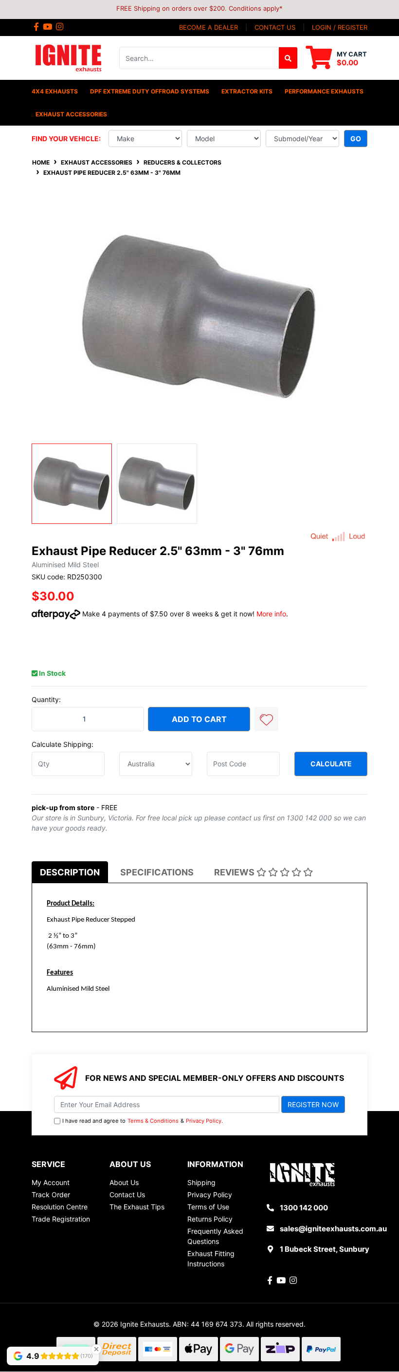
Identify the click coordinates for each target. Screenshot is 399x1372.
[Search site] (288, 58)
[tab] (70, 872)
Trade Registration (61, 1219)
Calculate (331, 764)
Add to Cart (199, 719)
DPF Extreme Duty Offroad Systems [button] (149, 91)
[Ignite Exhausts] (68, 57)
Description (70, 872)
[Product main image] (199, 317)
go (355, 138)
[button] (266, 719)
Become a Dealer (208, 27)
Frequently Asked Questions (215, 1236)
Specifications (157, 872)
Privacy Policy (203, 1120)
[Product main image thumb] (72, 484)
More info (271, 614)
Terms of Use (208, 1207)
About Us (124, 1182)
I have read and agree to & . (142, 1120)
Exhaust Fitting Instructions (211, 1258)
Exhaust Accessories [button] (71, 114)
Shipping (201, 1182)
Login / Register (339, 27)
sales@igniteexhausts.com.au (333, 1228)
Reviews (235, 872)
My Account (51, 1182)
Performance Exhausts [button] (324, 91)
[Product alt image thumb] (157, 484)
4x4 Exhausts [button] (55, 91)
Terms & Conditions (153, 1120)
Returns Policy (210, 1219)
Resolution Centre (60, 1207)
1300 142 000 (304, 1207)
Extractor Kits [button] (246, 91)
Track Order (51, 1194)
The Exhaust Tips (136, 1207)
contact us (274, 27)
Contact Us (127, 1194)
